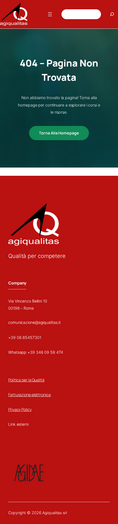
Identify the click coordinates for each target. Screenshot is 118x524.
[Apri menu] (50, 14)
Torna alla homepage (59, 133)
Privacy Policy (20, 409)
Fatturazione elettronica (29, 394)
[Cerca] (112, 14)
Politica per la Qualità (26, 379)
